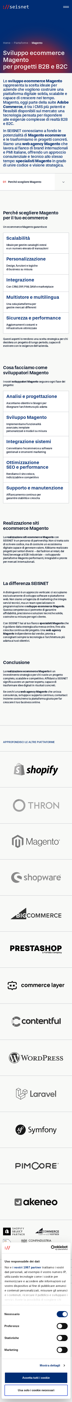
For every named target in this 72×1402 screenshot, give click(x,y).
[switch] (62, 1326)
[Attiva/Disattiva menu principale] (66, 7)
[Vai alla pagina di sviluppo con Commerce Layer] (36, 986)
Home (6, 43)
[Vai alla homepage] (16, 7)
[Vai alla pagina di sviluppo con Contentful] (36, 1022)
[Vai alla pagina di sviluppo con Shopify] (36, 769)
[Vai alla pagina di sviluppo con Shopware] (36, 878)
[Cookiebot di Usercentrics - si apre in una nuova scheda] (51, 1247)
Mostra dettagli (50, 1365)
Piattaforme (21, 43)
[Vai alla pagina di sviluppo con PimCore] (36, 1166)
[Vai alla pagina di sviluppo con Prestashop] (36, 950)
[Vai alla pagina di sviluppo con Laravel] (36, 1094)
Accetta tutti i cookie (36, 1377)
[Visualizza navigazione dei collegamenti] (63, 182)
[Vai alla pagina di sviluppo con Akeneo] (36, 1202)
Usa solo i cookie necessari (36, 1390)
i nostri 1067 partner (26, 1267)
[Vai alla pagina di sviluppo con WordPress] (36, 1058)
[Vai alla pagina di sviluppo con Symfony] (36, 1130)
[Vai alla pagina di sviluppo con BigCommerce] (36, 914)
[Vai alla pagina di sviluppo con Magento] (36, 842)
